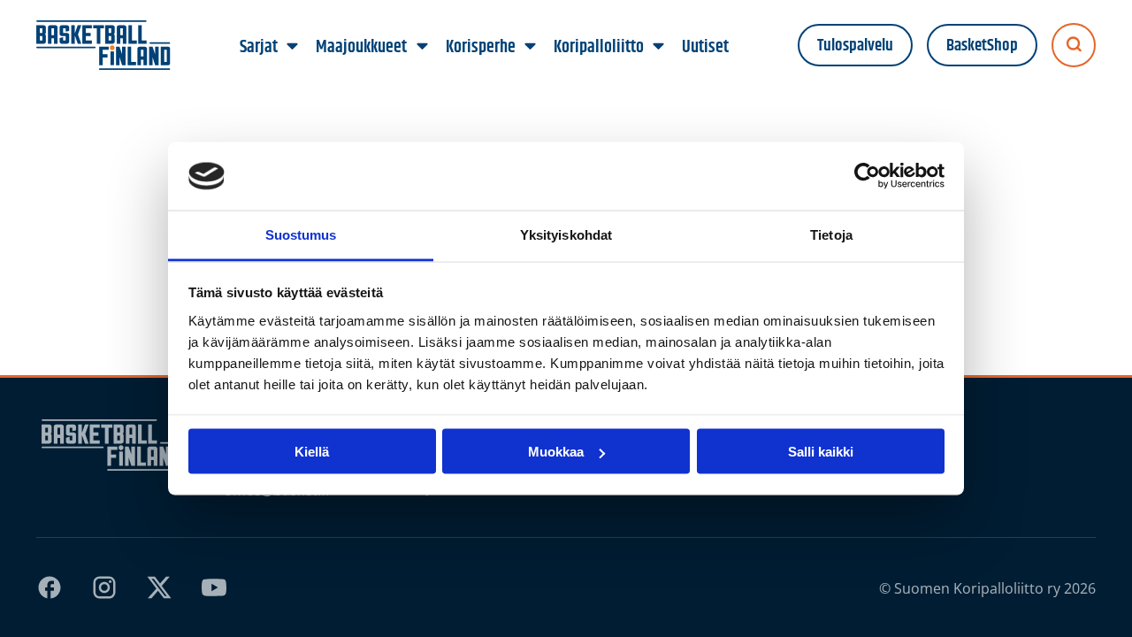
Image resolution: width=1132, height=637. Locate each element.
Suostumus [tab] (301, 234)
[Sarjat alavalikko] (292, 47)
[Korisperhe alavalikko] (529, 47)
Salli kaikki (820, 451)
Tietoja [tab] (831, 234)
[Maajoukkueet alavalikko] (421, 47)
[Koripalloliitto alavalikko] (658, 47)
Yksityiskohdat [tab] (566, 234)
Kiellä (311, 451)
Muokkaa (556, 451)
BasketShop (982, 45)
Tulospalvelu (855, 45)
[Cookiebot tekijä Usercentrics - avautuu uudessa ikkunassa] (867, 176)
